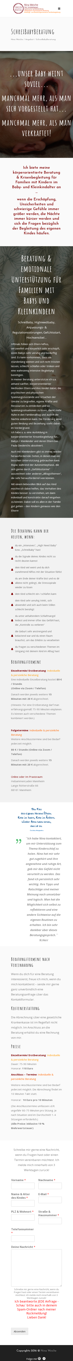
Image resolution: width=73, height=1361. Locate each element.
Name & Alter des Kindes (20, 1196)
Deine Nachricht (23, 1247)
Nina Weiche (17, 39)
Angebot (29, 39)
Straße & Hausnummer (48, 1213)
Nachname (46, 1180)
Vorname (18, 1180)
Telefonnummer (22, 1231)
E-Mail (43, 1194)
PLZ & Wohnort (22, 1211)
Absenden (19, 1331)
